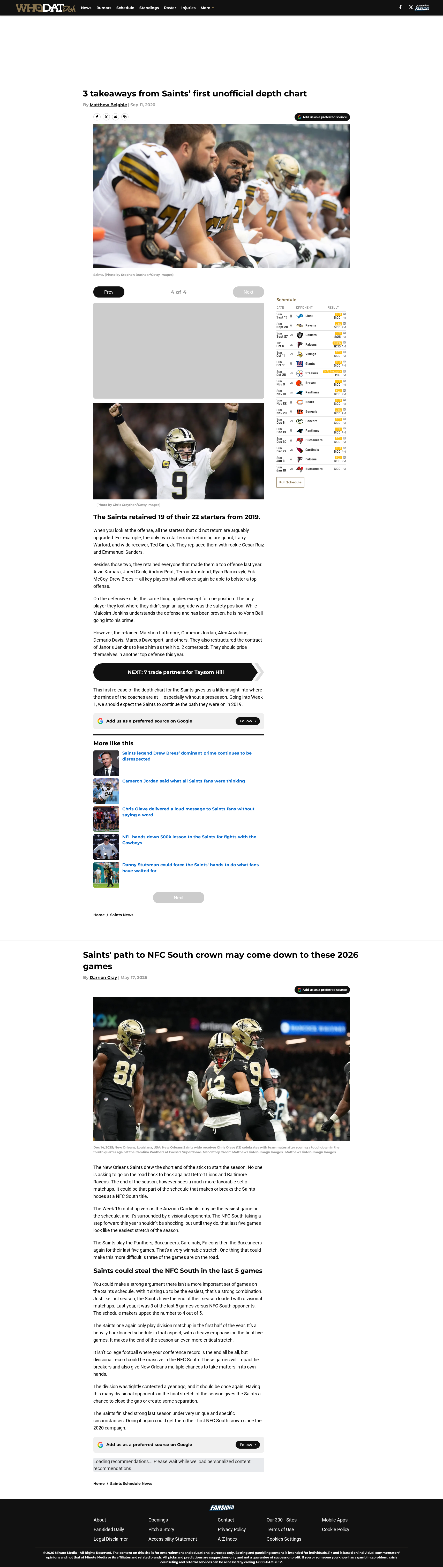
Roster (170, 7)
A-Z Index (227, 1539)
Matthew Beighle (108, 104)
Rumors (103, 7)
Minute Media (66, 1553)
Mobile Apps (335, 1520)
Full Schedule (290, 482)
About (100, 1520)
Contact (226, 1520)
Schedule (125, 7)
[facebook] (400, 7)
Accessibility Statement (172, 1539)
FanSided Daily (109, 1529)
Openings (158, 1520)
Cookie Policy (335, 1529)
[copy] (125, 116)
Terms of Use (280, 1529)
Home (99, 914)
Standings (149, 7)
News (86, 7)
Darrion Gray (103, 977)
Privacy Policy (232, 1529)
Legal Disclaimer (111, 1539)
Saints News (121, 914)
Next (248, 292)
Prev (109, 292)
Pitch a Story (161, 1529)
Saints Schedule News (131, 1483)
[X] (411, 7)
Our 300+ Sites (282, 1520)
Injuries (188, 7)
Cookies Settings (284, 1539)
